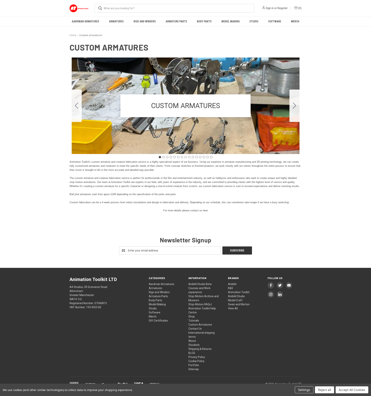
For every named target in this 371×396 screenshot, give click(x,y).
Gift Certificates (158, 320)
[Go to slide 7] (182, 157)
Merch (295, 21)
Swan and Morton (239, 304)
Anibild (232, 284)
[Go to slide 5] (174, 157)
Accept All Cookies (352, 390)
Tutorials (193, 320)
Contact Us (195, 328)
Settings (304, 390)
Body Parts (204, 21)
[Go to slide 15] (77, 106)
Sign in (270, 8)
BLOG (191, 353)
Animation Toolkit (238, 292)
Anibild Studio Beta (200, 284)
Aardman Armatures (85, 21)
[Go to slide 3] (167, 157)
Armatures (116, 21)
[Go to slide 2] (294, 106)
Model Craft (235, 300)
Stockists (194, 344)
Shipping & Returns (200, 348)
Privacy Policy (196, 357)
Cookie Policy (196, 361)
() (299, 8)
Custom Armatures (200, 324)
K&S (230, 288)
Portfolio (193, 365)
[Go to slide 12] (200, 157)
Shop (191, 316)
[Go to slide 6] (178, 157)
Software (274, 21)
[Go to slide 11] (196, 157)
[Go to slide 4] (171, 157)
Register (282, 8)
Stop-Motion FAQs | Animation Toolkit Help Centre (202, 308)
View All (233, 308)
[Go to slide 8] (185, 157)
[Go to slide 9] (189, 157)
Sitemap (193, 369)
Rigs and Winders (145, 21)
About (192, 340)
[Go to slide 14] (207, 157)
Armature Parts (176, 21)
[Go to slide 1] (160, 157)
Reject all (324, 390)
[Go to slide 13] (204, 157)
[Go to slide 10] (193, 157)
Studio (253, 21)
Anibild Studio (236, 296)
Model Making (230, 21)
